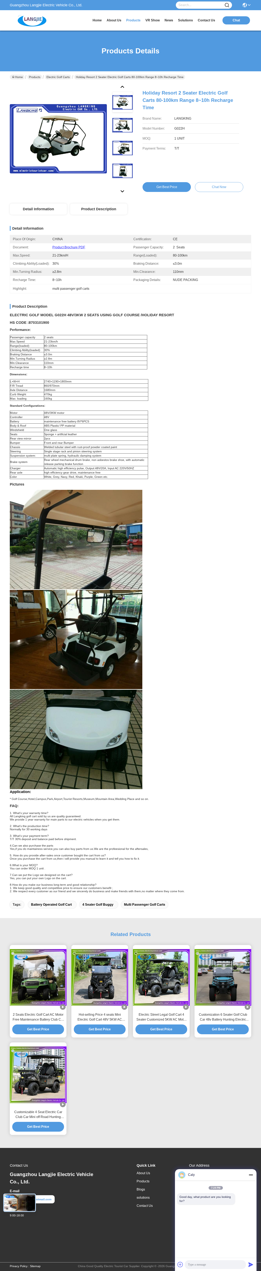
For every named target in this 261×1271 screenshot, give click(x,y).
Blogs (141, 1189)
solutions (185, 20)
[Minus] (250, 1174)
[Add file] (180, 1264)
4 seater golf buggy (97, 904)
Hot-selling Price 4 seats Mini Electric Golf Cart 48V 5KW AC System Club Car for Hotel (99, 1017)
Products (34, 77)
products (133, 20)
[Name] (227, 5)
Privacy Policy (19, 1266)
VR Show (152, 20)
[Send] (251, 1264)
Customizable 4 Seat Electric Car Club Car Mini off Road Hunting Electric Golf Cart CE (38, 1114)
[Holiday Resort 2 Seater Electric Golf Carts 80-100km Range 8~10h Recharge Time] (58, 138)
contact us (206, 20)
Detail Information (38, 209)
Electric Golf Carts (58, 77)
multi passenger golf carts (144, 904)
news (169, 20)
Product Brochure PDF (68, 247)
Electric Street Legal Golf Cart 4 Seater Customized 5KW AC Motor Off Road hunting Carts (161, 1017)
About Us (143, 1173)
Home (97, 20)
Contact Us (145, 1205)
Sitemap (35, 1266)
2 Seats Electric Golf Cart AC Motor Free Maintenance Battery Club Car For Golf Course (38, 1017)
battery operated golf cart (51, 904)
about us (114, 20)
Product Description (98, 209)
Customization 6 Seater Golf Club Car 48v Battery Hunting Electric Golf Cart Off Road (223, 1017)
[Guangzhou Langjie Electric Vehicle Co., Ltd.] (32, 20)
